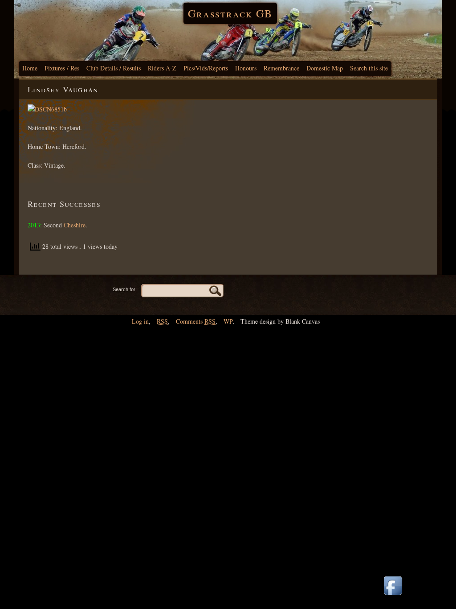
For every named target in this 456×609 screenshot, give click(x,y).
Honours (245, 68)
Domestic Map (324, 68)
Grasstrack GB (230, 13)
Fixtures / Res (62, 68)
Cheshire (75, 225)
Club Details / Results (113, 68)
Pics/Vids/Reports (205, 68)
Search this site (369, 68)
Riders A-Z (162, 68)
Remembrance (281, 68)
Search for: (125, 289)
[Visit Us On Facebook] (392, 595)
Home (29, 68)
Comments (196, 321)
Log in (140, 321)
